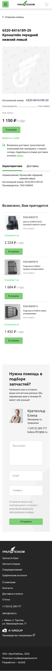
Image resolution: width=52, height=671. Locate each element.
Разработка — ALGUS (13, 662)
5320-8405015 (30, 306)
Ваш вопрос (19, 445)
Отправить (26, 521)
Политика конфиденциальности (19, 658)
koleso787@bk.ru (37, 432)
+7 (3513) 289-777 (11, 606)
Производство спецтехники (17, 635)
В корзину (11, 129)
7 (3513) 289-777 (37, 428)
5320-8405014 (30, 261)
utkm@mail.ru (9, 613)
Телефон (17, 490)
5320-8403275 (30, 217)
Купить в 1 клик (10, 138)
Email (16, 475)
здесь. (20, 155)
